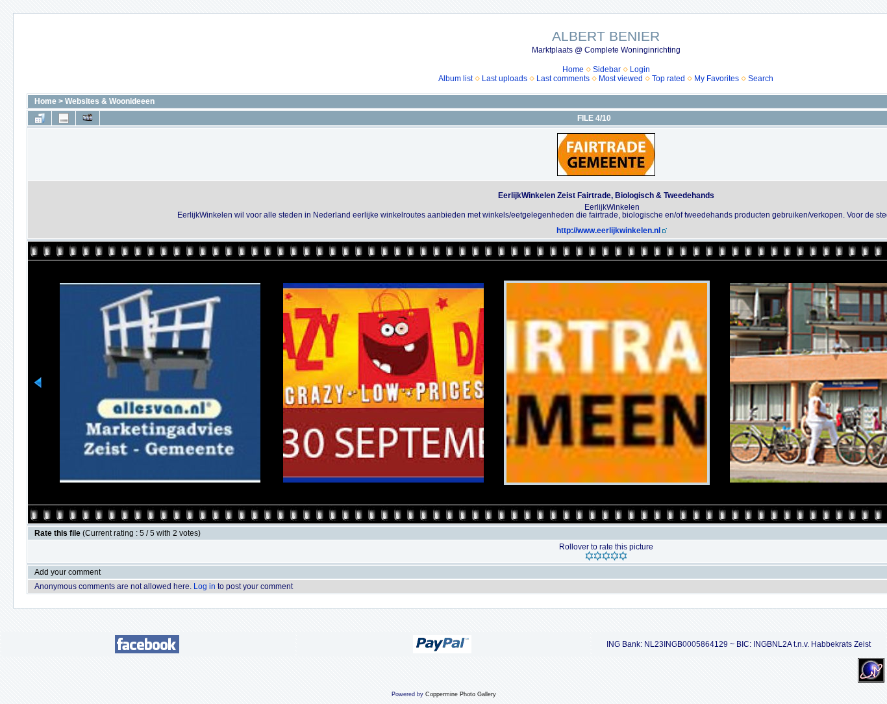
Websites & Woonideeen (110, 101)
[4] (614, 555)
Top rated (668, 78)
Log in (205, 586)
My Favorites (716, 78)
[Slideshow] (87, 118)
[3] (606, 555)
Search (760, 78)
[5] (623, 555)
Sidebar (607, 69)
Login (640, 69)
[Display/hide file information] (63, 118)
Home (573, 69)
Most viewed (621, 78)
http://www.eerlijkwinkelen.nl (608, 230)
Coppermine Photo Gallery (460, 694)
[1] (589, 555)
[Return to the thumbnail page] (39, 118)
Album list (455, 78)
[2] (597, 555)
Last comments (563, 78)
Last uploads (504, 78)
